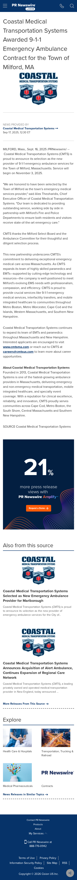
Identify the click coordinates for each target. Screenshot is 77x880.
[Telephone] (62, 6)
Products (38, 824)
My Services (36, 833)
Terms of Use (27, 858)
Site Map (52, 863)
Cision (45, 874)
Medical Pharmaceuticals (18, 786)
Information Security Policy (26, 863)
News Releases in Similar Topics (23, 795)
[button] (38, 89)
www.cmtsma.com (16, 347)
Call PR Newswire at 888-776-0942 (39, 844)
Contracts (47, 786)
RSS (64, 863)
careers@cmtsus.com (18, 351)
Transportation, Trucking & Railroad (57, 753)
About (38, 829)
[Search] (72, 6)
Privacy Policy (48, 858)
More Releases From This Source (24, 704)
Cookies (39, 868)
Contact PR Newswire (38, 820)
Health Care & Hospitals (17, 751)
